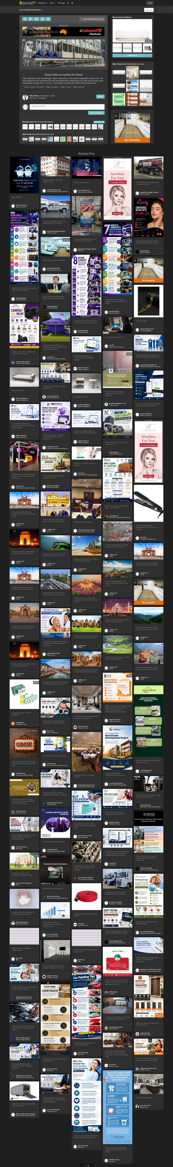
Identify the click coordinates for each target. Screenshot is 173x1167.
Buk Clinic (50, 731)
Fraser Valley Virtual (116, 783)
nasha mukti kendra (54, 270)
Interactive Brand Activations (57, 898)
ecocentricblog (52, 934)
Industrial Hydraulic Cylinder (150, 366)
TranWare (112, 863)
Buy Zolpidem (83, 837)
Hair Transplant (52, 732)
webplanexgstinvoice (54, 1144)
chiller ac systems (46, 83)
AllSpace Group (52, 976)
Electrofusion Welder (85, 192)
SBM (48, 1145)
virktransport (113, 452)
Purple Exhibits (21, 300)
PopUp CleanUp (114, 824)
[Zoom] (42, 19)
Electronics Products (43, 122)
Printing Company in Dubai (56, 359)
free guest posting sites (117, 943)
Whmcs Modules (146, 415)
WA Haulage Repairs (23, 1038)
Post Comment (96, 113)
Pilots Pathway (145, 805)
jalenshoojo (51, 763)
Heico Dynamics (21, 847)
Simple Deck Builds (116, 1027)
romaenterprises (53, 396)
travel (49, 531)
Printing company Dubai (24, 775)
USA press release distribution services (60, 448)
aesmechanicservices (85, 877)
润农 (17, 960)
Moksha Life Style (53, 485)
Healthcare (51, 655)
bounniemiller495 (53, 1109)
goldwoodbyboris (22, 398)
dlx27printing (20, 773)
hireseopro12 (113, 516)
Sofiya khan (113, 992)
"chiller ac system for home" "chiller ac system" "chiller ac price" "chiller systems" (54, 87)
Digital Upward (83, 368)
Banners (81, 250)
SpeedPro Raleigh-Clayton (149, 192)
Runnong (19, 958)
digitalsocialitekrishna (148, 1068)
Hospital (112, 993)
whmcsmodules (145, 413)
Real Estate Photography (117, 785)
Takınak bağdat (145, 330)
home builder (145, 772)
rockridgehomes (146, 770)
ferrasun (81, 923)
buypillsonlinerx (115, 719)
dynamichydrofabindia (148, 365)
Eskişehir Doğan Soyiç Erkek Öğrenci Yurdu (62, 191)
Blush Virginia (145, 252)
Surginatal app (21, 724)
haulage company (115, 904)
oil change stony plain (86, 879)
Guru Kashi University (23, 883)
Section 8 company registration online (153, 971)
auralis (111, 345)
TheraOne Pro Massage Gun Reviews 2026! (92, 475)
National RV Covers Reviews (25, 1114)
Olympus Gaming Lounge (56, 851)
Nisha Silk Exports (22, 922)
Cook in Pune (144, 1070)
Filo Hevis (112, 1064)
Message (61, 3)
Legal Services (52, 1111)
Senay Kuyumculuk (53, 190)
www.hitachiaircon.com (93, 19)
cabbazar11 (51, 529)
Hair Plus (143, 537)
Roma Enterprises (53, 398)
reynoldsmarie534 (53, 653)
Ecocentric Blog (52, 936)
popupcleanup (114, 822)
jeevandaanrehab (53, 268)
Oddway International (55, 803)
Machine (19, 848)
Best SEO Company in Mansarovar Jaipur (123, 517)
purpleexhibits (21, 298)
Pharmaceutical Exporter (25, 1077)
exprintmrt (51, 357)
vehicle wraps (145, 194)
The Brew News (52, 306)
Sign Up (149, 10)
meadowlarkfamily (147, 931)
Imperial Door (145, 1033)
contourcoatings (146, 868)
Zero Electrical (145, 1105)
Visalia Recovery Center (86, 530)
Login (150, 3)
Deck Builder (113, 1029)
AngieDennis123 (52, 447)
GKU (17, 885)
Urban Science (83, 726)
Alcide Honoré (21, 811)
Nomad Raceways (53, 896)
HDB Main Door (145, 1034)
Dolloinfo (81, 473)
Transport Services (115, 454)
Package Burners (84, 190)
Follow (100, 96)
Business (81, 1054)
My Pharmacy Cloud (85, 835)
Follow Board (99, 122)
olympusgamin (52, 849)
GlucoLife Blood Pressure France (58, 765)
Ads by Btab (63, 25)
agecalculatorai (21, 205)
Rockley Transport (115, 902)
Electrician (144, 1107)
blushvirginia (144, 251)
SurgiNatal (20, 722)
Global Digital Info (115, 941)
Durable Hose (82, 925)
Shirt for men (114, 1066)
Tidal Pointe (113, 405)
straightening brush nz (148, 539)
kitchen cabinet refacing (149, 870)
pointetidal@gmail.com (117, 403)
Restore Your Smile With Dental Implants (154, 933)
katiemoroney (83, 1052)
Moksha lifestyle (53, 487)
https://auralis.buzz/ (116, 347)
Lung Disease (51, 804)
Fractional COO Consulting (149, 1156)
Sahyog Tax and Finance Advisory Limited (155, 969)
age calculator (21, 207)
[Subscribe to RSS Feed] (68, 3)
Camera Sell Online (23, 362)
